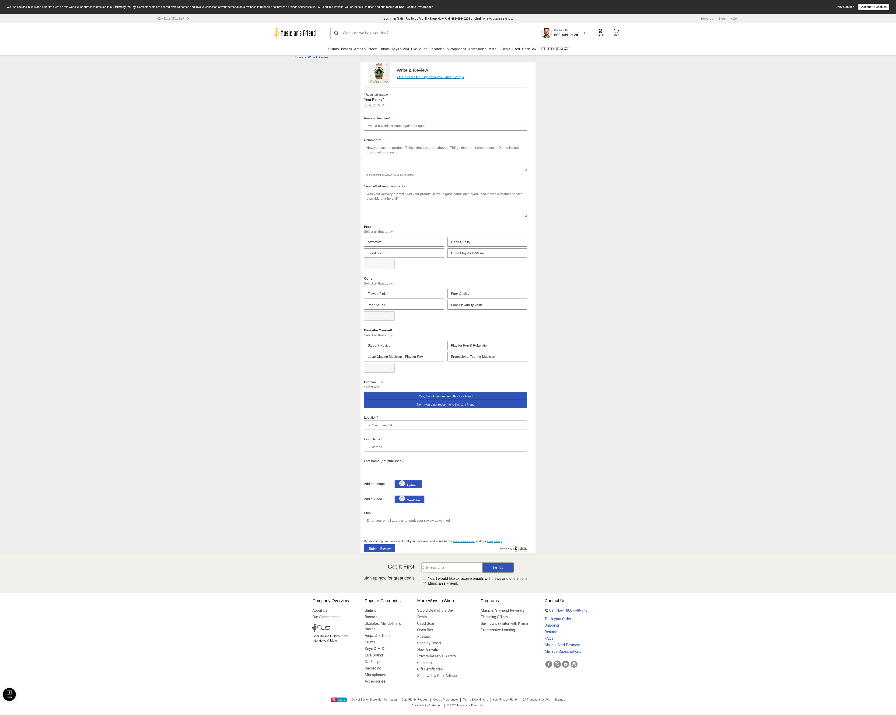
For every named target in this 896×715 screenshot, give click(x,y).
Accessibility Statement (427, 705)
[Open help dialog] (9, 694)
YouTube (413, 500)
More (492, 49)
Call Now (566, 610)
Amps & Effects (366, 49)
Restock (424, 636)
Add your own (378, 264)
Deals (422, 617)
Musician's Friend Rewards (502, 610)
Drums (385, 49)
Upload (412, 485)
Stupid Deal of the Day (435, 610)
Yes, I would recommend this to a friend (445, 396)
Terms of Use (394, 7)
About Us (319, 610)
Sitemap (559, 699)
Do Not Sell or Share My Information (374, 699)
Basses (346, 49)
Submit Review (380, 548)
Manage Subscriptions (563, 651)
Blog (722, 18)
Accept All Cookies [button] (874, 7)
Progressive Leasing (498, 630)
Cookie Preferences (420, 7)
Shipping (552, 625)
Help (734, 18)
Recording (437, 49)
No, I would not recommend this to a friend (445, 404)
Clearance (425, 662)
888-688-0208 (460, 18)
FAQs (549, 638)
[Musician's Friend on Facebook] (549, 664)
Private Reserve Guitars (436, 656)
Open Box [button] (529, 49)
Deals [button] (506, 49)
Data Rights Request (415, 699)
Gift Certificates (430, 669)
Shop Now (437, 18)
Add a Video (373, 498)
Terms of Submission (464, 541)
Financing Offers (494, 617)
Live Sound (419, 49)
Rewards (707, 18)
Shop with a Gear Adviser (437, 675)
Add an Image (374, 483)
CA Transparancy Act (536, 699)
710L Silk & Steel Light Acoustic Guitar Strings (430, 77)
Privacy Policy (125, 7)
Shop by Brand (429, 643)
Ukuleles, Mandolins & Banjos (383, 626)
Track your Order (558, 619)
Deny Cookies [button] (845, 7)
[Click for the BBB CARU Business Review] (339, 700)
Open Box (425, 630)
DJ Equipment (376, 661)
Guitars (333, 49)
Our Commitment (326, 617)
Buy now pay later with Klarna (504, 623)
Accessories (477, 49)
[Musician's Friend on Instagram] (574, 664)
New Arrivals (427, 649)
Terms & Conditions (475, 699)
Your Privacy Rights (505, 699)
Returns (551, 632)
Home (299, 57)
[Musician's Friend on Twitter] (557, 664)
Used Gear (425, 623)
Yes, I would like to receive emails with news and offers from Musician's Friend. (477, 580)
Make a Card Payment (562, 645)
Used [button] (516, 49)
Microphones (456, 49)
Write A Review (318, 57)
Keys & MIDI (400, 49)
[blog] (334, 628)
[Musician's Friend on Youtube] (565, 664)
